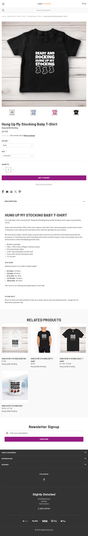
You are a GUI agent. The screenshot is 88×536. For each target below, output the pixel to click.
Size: (4, 151)
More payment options (44, 184)
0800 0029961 (45, 509)
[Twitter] (15, 191)
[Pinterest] (20, 191)
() (85, 4)
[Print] (11, 191)
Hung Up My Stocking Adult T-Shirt (71, 360)
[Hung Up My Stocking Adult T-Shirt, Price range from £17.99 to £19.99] (73, 340)
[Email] (7, 191)
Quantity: (5, 164)
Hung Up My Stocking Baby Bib (14, 359)
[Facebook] (3, 191)
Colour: (5, 141)
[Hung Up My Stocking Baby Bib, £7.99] (15, 340)
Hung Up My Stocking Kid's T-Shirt (42, 360)
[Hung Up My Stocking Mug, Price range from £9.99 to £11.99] (15, 387)
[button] (28, 136)
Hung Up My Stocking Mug (12, 406)
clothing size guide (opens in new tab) (30, 286)
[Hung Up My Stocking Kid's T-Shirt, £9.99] (44, 340)
